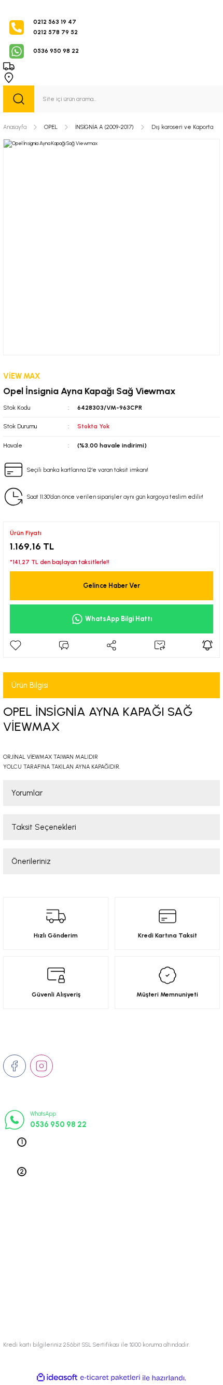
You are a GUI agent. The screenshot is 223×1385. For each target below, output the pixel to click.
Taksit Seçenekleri (43, 827)
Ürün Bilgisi (29, 685)
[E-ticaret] (110, 1378)
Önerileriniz (31, 861)
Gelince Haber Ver (111, 585)
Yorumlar (27, 793)
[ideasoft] (57, 1377)
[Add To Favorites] (15, 645)
